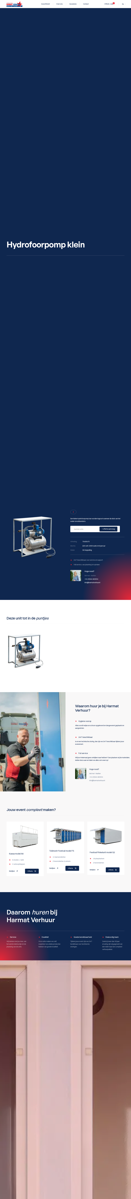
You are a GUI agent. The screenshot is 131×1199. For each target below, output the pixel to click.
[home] (14, 4)
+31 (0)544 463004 (91, 579)
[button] (123, 4)
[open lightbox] (25, 651)
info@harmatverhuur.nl (92, 583)
